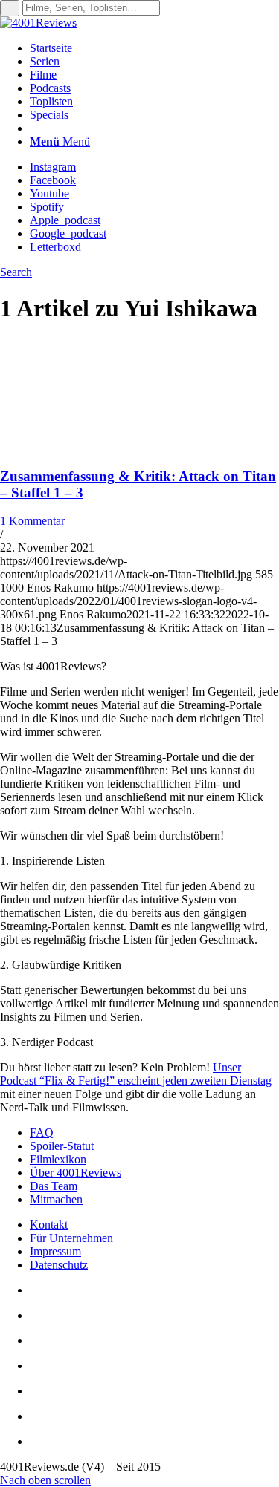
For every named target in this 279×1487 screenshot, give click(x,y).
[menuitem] (154, 48)
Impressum (55, 1251)
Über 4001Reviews (75, 1172)
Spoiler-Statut (62, 1146)
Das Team (53, 1186)
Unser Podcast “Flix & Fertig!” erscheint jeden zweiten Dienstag (136, 1074)
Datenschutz (59, 1264)
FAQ (42, 1132)
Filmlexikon (58, 1159)
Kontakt (49, 1224)
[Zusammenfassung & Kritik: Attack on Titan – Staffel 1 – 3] (96, 447)
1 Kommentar (32, 520)
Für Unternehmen (71, 1238)
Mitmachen (56, 1199)
